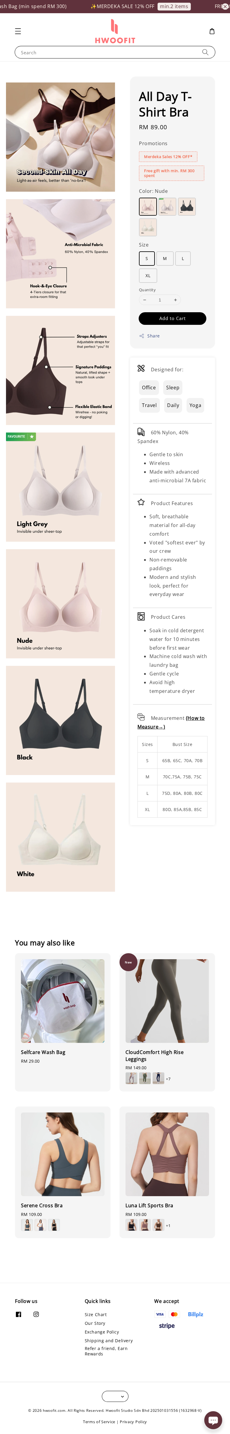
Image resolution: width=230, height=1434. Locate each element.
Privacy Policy (133, 1421)
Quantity (147, 289)
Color (153, 191)
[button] (18, 31)
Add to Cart (172, 318)
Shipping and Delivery (109, 1340)
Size (144, 244)
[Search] (205, 52)
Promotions (153, 143)
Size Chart (96, 1314)
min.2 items (162, 6)
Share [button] (153, 336)
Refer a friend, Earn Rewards (106, 1351)
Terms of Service (99, 1421)
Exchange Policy (102, 1332)
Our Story (95, 1323)
